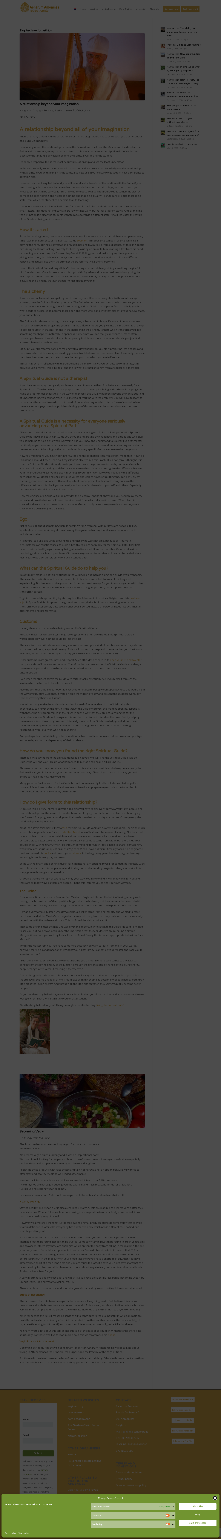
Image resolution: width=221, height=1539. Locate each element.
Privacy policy (23, 1533)
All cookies (197, 1506)
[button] (214, 1497)
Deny (197, 1514)
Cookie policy (10, 1533)
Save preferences (197, 1523)
